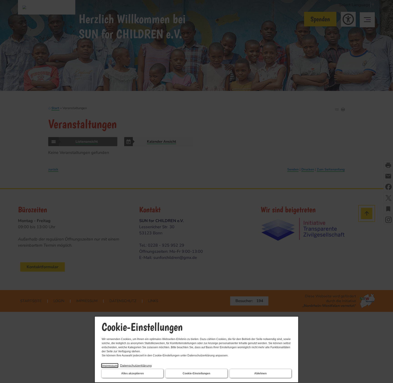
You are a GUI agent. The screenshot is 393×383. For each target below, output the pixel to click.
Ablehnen (260, 373)
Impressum (110, 365)
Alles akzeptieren (132, 373)
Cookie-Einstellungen (196, 373)
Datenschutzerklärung (136, 365)
